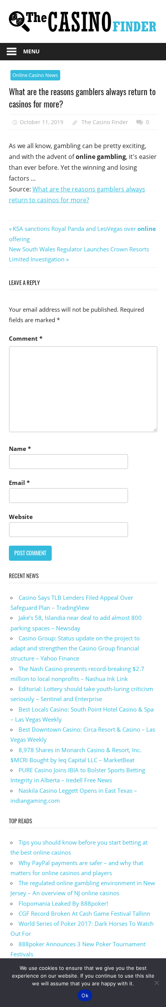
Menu (31, 51)
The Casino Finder (104, 122)
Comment (25, 338)
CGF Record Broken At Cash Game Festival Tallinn (84, 913)
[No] (156, 983)
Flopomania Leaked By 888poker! (63, 903)
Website (21, 517)
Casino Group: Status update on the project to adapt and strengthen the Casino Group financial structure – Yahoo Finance (75, 648)
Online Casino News (35, 75)
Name (20, 448)
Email (19, 482)
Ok (84, 995)
